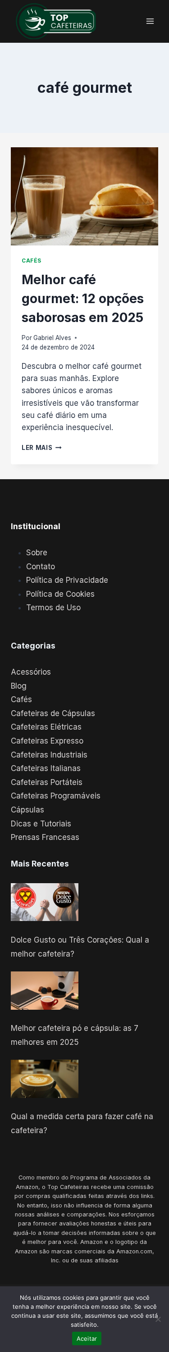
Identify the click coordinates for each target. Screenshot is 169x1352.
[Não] (157, 1319)
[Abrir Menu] (150, 21)
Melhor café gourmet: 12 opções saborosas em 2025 (83, 298)
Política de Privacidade (67, 580)
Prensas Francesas (45, 837)
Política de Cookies (60, 594)
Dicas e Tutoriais (41, 823)
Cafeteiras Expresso (47, 740)
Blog (19, 685)
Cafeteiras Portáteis (46, 782)
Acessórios (31, 671)
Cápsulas (27, 809)
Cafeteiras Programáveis (55, 795)
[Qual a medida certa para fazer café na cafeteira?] (44, 1079)
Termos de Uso (53, 607)
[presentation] (84, 196)
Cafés (31, 260)
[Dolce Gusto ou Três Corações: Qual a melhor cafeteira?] (44, 902)
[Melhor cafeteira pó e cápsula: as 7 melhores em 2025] (44, 990)
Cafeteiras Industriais (49, 754)
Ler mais (42, 447)
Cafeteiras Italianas (46, 768)
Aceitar (87, 1338)
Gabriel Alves (52, 337)
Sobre (36, 552)
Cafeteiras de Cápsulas (53, 713)
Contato (40, 566)
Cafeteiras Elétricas (46, 726)
